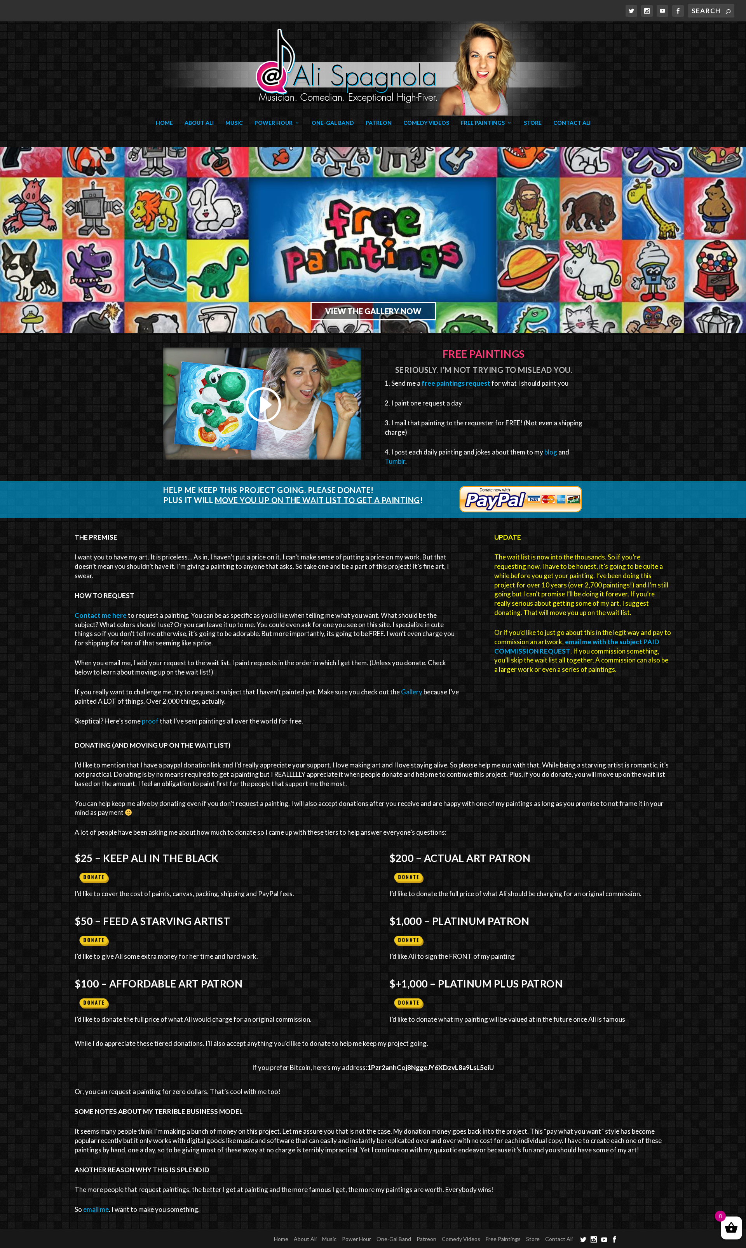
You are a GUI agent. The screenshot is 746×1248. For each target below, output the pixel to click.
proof (150, 721)
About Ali (199, 123)
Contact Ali (572, 123)
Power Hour (273, 123)
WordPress (244, 1238)
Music (234, 123)
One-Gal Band (333, 123)
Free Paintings (483, 123)
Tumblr (395, 461)
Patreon (379, 123)
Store (533, 123)
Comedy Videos (426, 123)
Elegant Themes (175, 1238)
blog (550, 452)
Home (164, 123)
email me (96, 1209)
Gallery (411, 692)
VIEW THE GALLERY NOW (373, 311)
